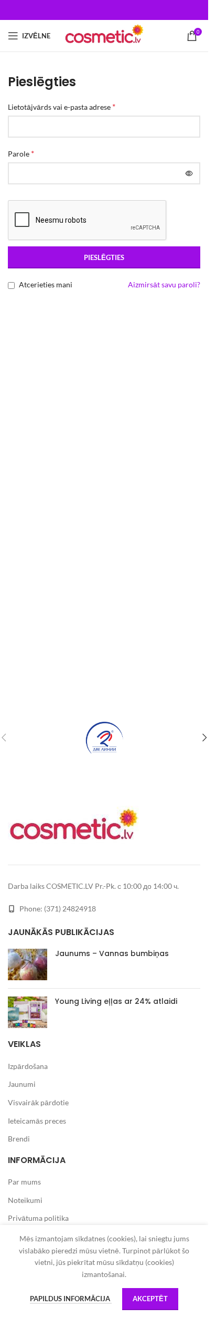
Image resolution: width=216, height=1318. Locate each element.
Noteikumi (25, 1200)
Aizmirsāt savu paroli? (164, 284)
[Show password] (189, 173)
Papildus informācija (71, 1298)
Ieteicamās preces (37, 1120)
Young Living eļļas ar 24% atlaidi (116, 1001)
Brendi (19, 1138)
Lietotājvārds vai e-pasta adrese (61, 106)
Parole (21, 153)
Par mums (24, 1181)
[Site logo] (104, 34)
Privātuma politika (38, 1217)
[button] (204, 737)
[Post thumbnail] (27, 964)
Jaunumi (22, 1084)
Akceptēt (150, 1298)
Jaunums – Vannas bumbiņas (112, 953)
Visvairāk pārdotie (38, 1102)
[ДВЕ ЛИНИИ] (104, 737)
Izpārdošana (28, 1066)
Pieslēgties (104, 257)
